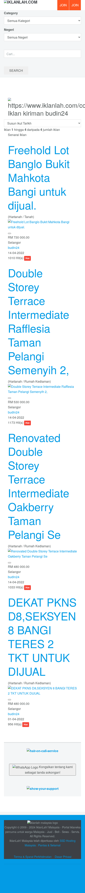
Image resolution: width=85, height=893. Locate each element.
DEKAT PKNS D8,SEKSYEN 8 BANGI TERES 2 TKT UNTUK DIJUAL (42, 636)
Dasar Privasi (63, 857)
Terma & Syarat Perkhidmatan (33, 857)
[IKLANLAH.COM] (20, 5)
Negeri (9, 29)
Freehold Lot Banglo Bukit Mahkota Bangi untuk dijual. (39, 177)
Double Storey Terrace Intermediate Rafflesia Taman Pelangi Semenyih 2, (38, 321)
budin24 (13, 247)
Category (11, 13)
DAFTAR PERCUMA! (76, 6)
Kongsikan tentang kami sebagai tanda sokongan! (49, 770)
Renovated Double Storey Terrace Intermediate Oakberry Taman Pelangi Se (38, 485)
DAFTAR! (63, 5)
